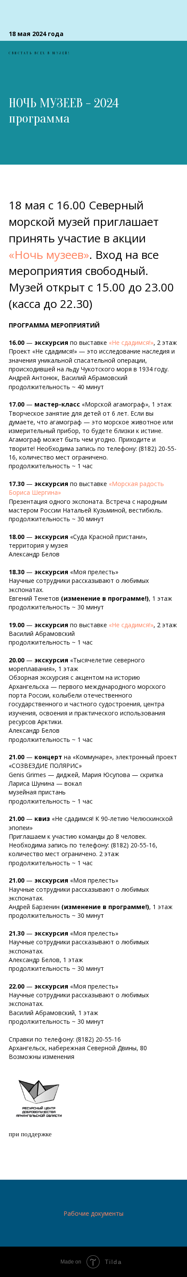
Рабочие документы (93, 1213)
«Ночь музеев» (49, 254)
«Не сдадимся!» (131, 342)
